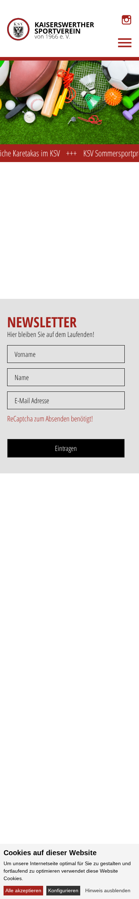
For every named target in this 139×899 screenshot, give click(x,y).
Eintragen (66, 448)
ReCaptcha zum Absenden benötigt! (50, 418)
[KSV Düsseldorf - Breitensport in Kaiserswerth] (45, 20)
